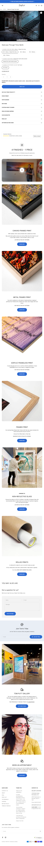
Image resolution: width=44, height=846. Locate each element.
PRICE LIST (4, 797)
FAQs (3, 795)
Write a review (37, 136)
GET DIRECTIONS (22, 706)
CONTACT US (5, 790)
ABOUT (3, 792)
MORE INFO (22, 244)
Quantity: (4, 74)
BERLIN (4, 9)
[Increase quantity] (10, 77)
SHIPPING (4, 801)
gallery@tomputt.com (36, 804)
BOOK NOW (22, 775)
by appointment (31, 701)
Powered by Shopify (13, 841)
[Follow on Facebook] (2, 837)
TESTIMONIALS (5, 799)
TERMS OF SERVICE (6, 805)
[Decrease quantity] (3, 77)
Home (1, 9)
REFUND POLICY (5, 803)
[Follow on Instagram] (5, 837)
